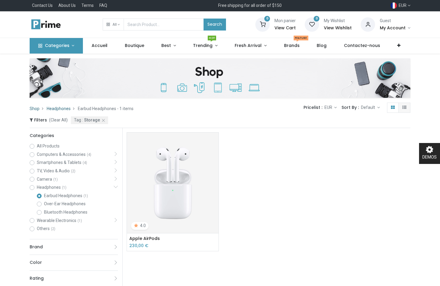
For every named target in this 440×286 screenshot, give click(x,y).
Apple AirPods (144, 238)
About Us (67, 5)
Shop (35, 108)
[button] (113, 25)
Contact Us (42, 5)
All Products (48, 146)
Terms (87, 5)
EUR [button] (328, 107)
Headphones (59, 108)
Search (214, 24)
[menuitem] (99, 46)
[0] (262, 24)
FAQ (103, 5)
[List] (404, 108)
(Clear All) (58, 120)
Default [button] (368, 107)
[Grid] (393, 108)
